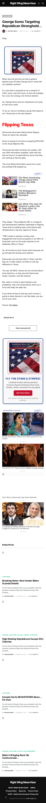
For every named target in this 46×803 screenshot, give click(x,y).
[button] (3, 3)
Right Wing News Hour (23, 3)
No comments (36, 31)
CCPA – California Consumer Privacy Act (23, 794)
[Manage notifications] (6, 797)
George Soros (9, 317)
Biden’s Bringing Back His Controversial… (15, 756)
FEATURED (5, 635)
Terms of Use (33, 791)
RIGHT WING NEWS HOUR (18, 788)
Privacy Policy (11, 791)
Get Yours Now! (23, 393)
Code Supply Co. (31, 798)
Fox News (13, 305)
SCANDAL (26, 635)
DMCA (32, 788)
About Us (22, 791)
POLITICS (20, 635)
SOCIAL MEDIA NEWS (29, 751)
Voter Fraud (34, 635)
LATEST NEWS (7, 16)
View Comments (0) (23, 328)
